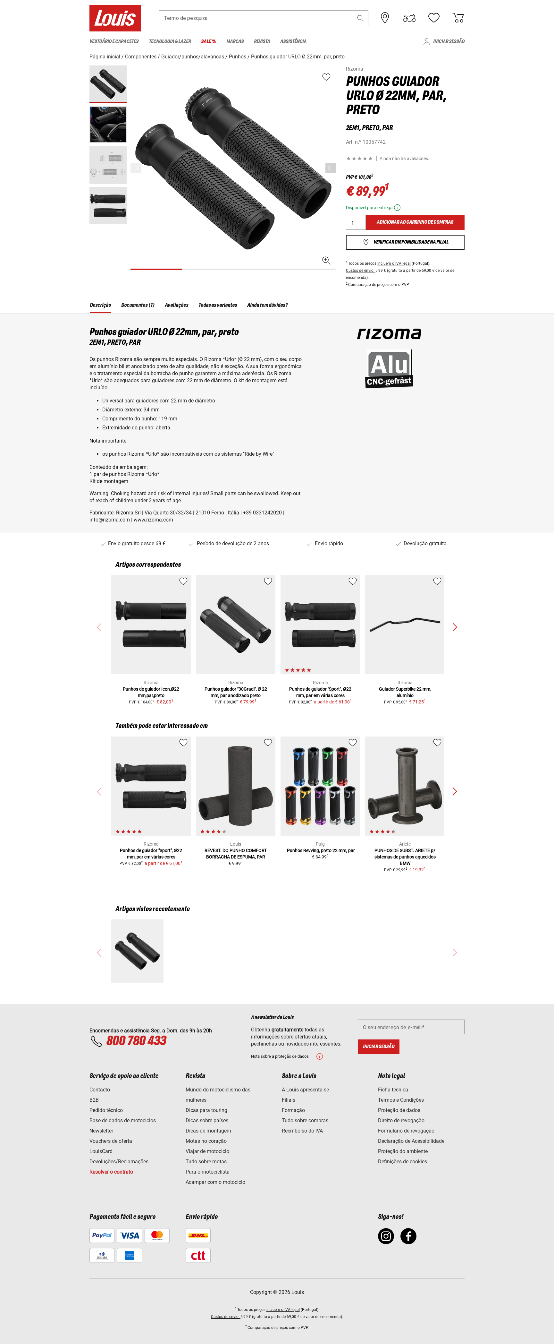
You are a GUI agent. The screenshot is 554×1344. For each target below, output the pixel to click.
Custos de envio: (360, 270)
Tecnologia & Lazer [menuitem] (170, 41)
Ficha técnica (393, 1090)
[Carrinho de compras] (458, 18)
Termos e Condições (401, 1100)
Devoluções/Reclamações (118, 1162)
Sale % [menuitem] (208, 41)
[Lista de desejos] (433, 18)
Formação (293, 1110)
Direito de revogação (401, 1120)
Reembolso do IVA (302, 1131)
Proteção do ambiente (403, 1151)
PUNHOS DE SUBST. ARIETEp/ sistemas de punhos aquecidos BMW (405, 857)
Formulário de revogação (406, 1131)
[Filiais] (385, 18)
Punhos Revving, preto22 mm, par (320, 850)
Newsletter (101, 1131)
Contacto (99, 1090)
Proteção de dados (399, 1110)
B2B (94, 1100)
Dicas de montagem (208, 1131)
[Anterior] (330, 168)
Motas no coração (206, 1141)
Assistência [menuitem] (293, 41)
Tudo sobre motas (206, 1162)
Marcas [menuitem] (235, 41)
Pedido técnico (106, 1110)
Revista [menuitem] (262, 41)
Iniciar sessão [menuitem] (449, 41)
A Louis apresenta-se (305, 1090)
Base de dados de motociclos (122, 1120)
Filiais (288, 1100)
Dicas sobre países (207, 1120)
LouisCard (101, 1151)
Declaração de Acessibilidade (411, 1141)
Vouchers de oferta (110, 1141)
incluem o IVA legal (394, 263)
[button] (361, 18)
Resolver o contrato (111, 1172)
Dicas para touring (206, 1110)
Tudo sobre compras (305, 1120)
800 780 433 (136, 1041)
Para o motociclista (208, 1172)
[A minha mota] (409, 18)
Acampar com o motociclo (215, 1182)
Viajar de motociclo (207, 1151)
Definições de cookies (402, 1162)
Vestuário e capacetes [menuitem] (113, 41)
